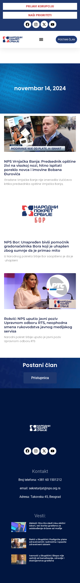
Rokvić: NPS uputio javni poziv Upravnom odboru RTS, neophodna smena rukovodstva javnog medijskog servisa (38, 325)
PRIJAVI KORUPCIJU (40, 6)
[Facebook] (27, 24)
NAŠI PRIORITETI (40, 15)
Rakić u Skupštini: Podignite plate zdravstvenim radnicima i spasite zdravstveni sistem (48, 542)
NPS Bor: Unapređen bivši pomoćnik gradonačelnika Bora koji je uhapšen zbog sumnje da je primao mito (36, 246)
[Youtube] (52, 24)
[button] (41, 39)
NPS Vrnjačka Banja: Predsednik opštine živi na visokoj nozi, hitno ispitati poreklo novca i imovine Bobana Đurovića (40, 167)
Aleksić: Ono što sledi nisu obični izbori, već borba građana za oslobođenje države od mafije (47, 525)
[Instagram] (36, 24)
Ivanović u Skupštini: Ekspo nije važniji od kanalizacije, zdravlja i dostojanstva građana (46, 558)
